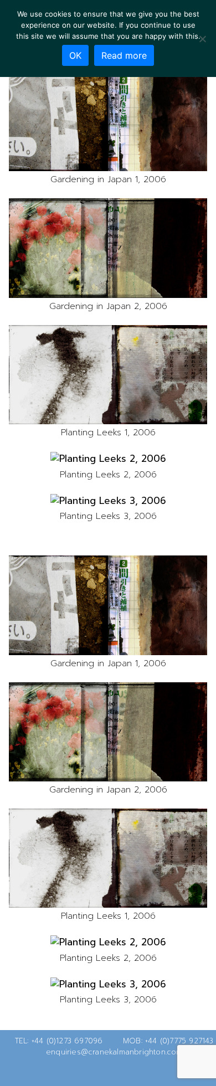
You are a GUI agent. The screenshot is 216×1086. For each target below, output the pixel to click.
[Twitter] (90, 1071)
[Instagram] (126, 1071)
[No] (202, 38)
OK (75, 55)
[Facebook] (108, 1071)
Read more (124, 55)
